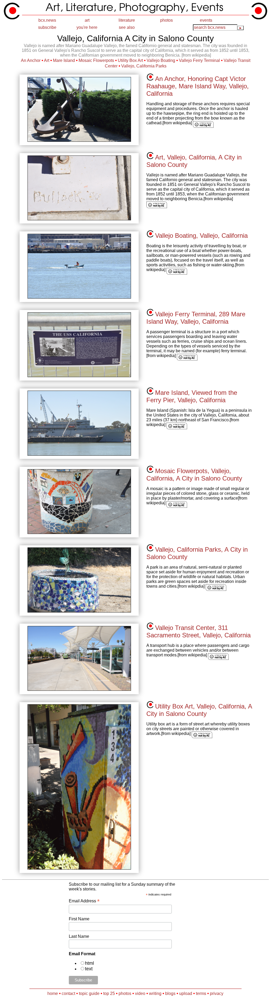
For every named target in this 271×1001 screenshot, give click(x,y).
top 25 (109, 993)
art (87, 20)
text (89, 968)
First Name (79, 919)
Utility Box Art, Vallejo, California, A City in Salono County (199, 710)
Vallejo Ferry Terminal (199, 60)
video (140, 993)
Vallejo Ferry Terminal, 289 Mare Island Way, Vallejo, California (195, 317)
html (89, 963)
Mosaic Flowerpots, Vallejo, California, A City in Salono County (194, 474)
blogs (170, 993)
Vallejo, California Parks (143, 66)
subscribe (47, 27)
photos (166, 20)
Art (46, 60)
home (52, 993)
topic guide (89, 993)
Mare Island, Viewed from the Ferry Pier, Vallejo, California (191, 396)
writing (155, 993)
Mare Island (64, 60)
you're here (86, 27)
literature (127, 20)
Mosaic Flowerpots (96, 60)
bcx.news (47, 20)
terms (201, 993)
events (206, 20)
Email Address (84, 901)
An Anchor (30, 60)
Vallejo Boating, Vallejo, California (201, 235)
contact (68, 993)
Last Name (79, 936)
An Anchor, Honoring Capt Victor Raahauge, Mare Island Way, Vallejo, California (197, 86)
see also (127, 27)
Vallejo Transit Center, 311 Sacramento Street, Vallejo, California (198, 631)
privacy (216, 993)
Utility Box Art (130, 60)
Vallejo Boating (161, 60)
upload (185, 993)
